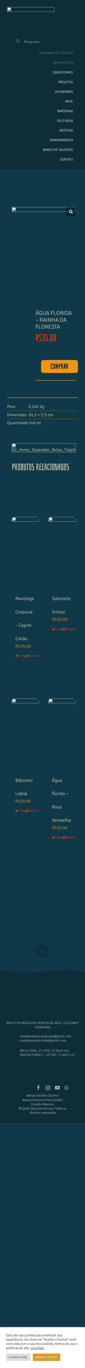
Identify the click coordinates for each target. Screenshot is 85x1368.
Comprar (59, 366)
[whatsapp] (66, 1087)
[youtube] (57, 1087)
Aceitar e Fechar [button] (46, 1357)
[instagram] (48, 1087)
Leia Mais (37, 1348)
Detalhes (32, 656)
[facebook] (38, 1087)
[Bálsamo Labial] (25, 719)
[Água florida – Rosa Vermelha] (62, 719)
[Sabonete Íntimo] (62, 537)
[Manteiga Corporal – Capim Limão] (25, 537)
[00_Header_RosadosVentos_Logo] (30, 9)
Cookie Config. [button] (18, 1357)
